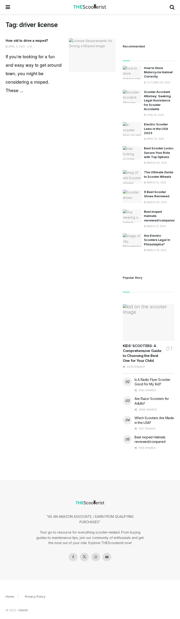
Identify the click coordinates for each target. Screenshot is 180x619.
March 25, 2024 (156, 202)
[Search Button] (172, 7)
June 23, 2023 (155, 114)
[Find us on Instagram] (95, 557)
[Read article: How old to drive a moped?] (92, 55)
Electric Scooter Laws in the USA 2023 (156, 128)
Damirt (23, 610)
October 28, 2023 (158, 82)
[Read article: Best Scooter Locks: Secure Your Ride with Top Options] (132, 152)
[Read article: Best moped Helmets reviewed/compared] (132, 216)
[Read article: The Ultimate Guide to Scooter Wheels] (132, 176)
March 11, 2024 (156, 226)
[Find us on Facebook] (73, 557)
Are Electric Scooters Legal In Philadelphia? (157, 240)
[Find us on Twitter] (84, 557)
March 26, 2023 (156, 162)
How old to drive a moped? (27, 41)
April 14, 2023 (155, 138)
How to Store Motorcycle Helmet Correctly (158, 72)
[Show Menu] (8, 7)
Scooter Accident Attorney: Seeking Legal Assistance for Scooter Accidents (157, 100)
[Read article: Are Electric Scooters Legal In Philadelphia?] (132, 240)
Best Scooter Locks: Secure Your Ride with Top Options (159, 152)
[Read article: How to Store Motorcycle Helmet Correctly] (132, 72)
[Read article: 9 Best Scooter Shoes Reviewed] (132, 196)
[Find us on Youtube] (106, 557)
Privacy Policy (35, 596)
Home (10, 596)
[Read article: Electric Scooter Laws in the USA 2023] (132, 128)
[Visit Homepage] (90, 7)
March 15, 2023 (156, 182)
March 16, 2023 (156, 250)
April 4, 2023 (16, 46)
